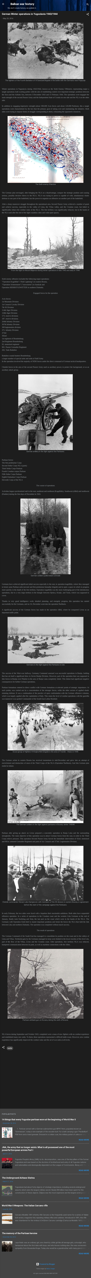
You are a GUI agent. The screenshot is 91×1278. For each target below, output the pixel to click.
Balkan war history (22, 4)
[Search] (87, 4)
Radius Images (50, 1268)
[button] (87, 14)
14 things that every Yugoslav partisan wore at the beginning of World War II (39, 1119)
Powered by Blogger (47, 1264)
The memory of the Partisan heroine (19, 1233)
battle (10, 1048)
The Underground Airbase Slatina (18, 1178)
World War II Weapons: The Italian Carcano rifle (25, 1205)
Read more (84, 1140)
